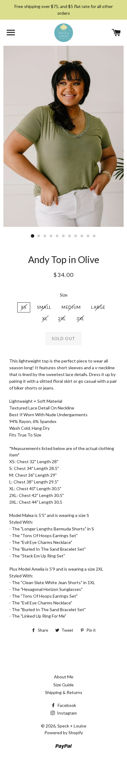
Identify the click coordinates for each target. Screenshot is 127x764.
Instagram (66, 713)
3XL (80, 318)
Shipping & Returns (63, 692)
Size (64, 294)
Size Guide (63, 684)
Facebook (66, 705)
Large (98, 307)
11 (94, 236)
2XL (62, 318)
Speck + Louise (71, 725)
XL (44, 318)
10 (88, 236)
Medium (71, 307)
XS (24, 307)
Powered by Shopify (63, 732)
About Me (63, 676)
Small (44, 307)
